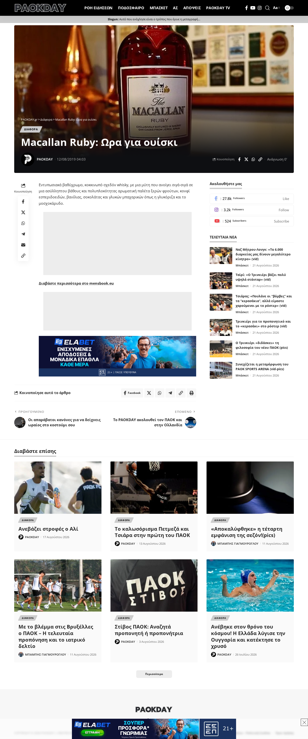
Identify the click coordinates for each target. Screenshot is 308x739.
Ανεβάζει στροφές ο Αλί (48, 528)
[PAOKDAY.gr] (40, 8)
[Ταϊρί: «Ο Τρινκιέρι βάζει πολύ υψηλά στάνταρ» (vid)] (221, 280)
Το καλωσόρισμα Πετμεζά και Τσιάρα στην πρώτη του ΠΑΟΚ (152, 532)
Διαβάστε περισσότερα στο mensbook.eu (76, 283)
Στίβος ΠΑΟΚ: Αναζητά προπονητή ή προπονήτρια (149, 629)
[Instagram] (260, 8)
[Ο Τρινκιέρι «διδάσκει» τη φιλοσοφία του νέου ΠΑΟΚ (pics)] (221, 348)
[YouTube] (253, 8)
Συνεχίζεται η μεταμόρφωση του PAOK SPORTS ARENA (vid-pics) (262, 366)
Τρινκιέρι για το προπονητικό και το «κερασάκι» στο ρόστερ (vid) (263, 323)
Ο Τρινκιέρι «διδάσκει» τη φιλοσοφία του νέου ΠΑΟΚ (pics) (262, 345)
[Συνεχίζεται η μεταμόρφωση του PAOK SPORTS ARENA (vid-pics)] (221, 370)
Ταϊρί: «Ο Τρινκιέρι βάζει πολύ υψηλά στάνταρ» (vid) (261, 277)
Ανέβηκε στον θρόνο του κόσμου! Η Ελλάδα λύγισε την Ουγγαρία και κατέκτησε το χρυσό (248, 636)
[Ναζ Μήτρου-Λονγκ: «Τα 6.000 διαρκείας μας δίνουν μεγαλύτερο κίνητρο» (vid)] (221, 255)
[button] (267, 8)
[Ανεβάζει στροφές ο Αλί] (57, 487)
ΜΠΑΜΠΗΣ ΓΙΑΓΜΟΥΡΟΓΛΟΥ (237, 544)
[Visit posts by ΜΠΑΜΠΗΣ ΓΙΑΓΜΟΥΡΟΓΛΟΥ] (213, 543)
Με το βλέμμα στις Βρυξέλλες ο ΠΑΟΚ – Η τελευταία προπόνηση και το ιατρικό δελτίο (55, 636)
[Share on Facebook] (239, 159)
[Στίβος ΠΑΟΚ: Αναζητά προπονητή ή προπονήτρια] (154, 585)
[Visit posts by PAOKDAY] (27, 159)
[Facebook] (246, 8)
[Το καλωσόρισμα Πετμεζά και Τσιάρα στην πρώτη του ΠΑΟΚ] (154, 487)
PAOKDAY (45, 159)
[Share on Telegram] (23, 234)
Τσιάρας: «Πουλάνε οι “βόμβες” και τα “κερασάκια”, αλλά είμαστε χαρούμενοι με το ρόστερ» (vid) (264, 301)
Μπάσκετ (242, 265)
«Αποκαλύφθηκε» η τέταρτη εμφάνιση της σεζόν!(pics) (246, 532)
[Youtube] (252, 221)
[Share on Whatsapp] (253, 159)
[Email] (23, 244)
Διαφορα (31, 129)
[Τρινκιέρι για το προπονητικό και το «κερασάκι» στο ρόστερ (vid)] (221, 327)
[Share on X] (246, 159)
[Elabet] (117, 355)
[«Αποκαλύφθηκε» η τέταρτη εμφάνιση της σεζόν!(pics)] (250, 487)
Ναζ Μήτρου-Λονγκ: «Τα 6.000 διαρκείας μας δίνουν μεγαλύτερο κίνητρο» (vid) (263, 254)
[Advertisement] (117, 243)
